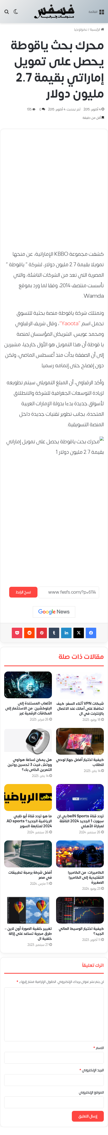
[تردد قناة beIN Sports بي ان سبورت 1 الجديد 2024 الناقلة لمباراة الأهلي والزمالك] (80, 797)
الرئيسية (95, 30)
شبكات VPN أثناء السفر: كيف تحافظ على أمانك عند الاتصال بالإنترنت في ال (80, 709)
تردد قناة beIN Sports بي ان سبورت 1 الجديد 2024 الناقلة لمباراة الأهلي (80, 821)
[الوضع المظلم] (15, 13)
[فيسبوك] (91, 633)
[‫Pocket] (17, 633)
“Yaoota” (69, 323)
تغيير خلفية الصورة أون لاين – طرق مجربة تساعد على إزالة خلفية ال (28, 934)
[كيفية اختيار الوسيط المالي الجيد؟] (80, 910)
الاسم (98, 1048)
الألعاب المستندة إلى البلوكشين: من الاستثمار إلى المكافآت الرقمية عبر (28, 708)
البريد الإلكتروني (91, 1070)
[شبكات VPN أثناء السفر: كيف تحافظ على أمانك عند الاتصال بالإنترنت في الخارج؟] (80, 685)
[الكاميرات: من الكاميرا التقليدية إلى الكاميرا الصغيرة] (80, 853)
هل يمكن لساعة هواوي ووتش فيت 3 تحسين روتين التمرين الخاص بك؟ (30, 765)
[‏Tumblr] (54, 633)
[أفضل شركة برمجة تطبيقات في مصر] (28, 853)
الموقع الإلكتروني (91, 1092)
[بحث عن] (6, 13)
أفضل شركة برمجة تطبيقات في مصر (30, 875)
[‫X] (78, 633)
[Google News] (54, 612)
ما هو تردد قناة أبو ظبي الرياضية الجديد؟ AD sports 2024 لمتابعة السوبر (29, 821)
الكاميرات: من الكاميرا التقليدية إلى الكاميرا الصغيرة (86, 878)
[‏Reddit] (29, 633)
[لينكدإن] (66, 633)
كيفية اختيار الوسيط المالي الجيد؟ (81, 931)
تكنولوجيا (80, 30)
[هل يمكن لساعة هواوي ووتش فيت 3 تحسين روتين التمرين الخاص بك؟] (28, 741)
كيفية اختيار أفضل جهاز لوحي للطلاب (80, 762)
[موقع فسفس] (54, 11)
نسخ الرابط (23, 592)
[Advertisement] (54, 187)
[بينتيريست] (41, 633)
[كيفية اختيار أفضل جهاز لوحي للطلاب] (80, 741)
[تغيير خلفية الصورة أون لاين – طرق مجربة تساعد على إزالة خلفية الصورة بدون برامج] (28, 910)
